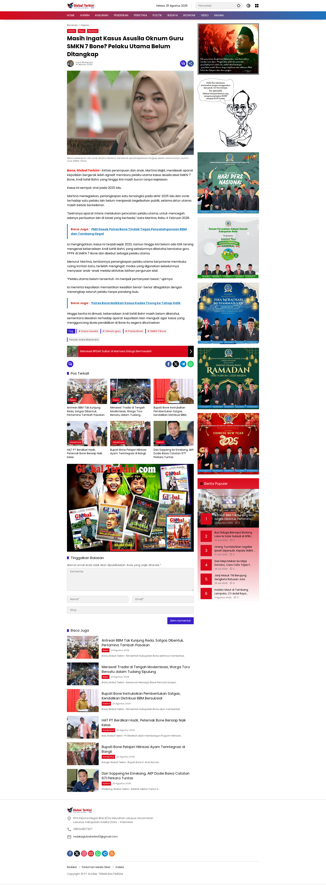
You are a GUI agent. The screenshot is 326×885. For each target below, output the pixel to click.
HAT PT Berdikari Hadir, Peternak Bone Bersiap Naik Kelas (84, 453)
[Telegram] (183, 364)
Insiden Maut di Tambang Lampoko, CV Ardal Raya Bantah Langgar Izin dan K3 (232, 591)
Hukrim (71, 30)
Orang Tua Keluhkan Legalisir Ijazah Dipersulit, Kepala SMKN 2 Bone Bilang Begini (235, 548)
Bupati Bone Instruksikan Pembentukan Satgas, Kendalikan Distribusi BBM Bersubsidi (170, 411)
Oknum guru (113, 331)
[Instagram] (84, 854)
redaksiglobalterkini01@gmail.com (95, 836)
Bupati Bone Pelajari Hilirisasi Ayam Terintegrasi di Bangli (128, 451)
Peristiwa (93, 30)
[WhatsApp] (190, 364)
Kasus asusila (89, 331)
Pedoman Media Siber (96, 867)
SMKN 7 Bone (158, 331)
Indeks (120, 867)
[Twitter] (176, 364)
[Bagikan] (190, 63)
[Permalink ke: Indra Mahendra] (71, 63)
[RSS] (112, 854)
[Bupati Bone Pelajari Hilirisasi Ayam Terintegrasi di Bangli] (130, 433)
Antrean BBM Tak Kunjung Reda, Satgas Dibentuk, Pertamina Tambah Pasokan (86, 411)
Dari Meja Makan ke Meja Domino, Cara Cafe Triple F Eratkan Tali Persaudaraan (232, 563)
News (82, 30)
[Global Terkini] (81, 5)
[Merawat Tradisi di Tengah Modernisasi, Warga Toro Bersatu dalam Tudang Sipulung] (130, 391)
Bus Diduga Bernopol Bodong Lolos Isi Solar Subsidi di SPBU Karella (233, 534)
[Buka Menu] (256, 5)
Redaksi (72, 867)
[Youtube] (91, 854)
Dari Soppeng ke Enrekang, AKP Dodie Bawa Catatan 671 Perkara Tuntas (174, 453)
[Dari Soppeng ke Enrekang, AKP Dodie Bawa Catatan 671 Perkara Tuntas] (174, 433)
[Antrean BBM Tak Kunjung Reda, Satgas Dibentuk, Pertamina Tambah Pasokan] (87, 391)
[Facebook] (168, 364)
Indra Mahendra (84, 62)
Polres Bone (135, 331)
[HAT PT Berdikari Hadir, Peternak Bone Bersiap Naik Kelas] (87, 433)
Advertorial (75, 442)
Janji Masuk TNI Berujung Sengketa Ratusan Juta (230, 577)
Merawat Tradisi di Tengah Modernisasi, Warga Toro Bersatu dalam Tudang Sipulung (127, 411)
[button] (238, 5)
